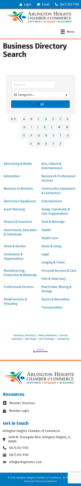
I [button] (31, 127)
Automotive (11, 176)
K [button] (45, 127)
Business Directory (25, 335)
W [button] (38, 144)
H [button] (24, 127)
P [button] (31, 135)
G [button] (67, 119)
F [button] (60, 119)
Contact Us (63, 338)
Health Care (49, 238)
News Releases (48, 335)
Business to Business (18, 188)
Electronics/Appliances (20, 201)
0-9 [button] (13, 119)
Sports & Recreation (55, 299)
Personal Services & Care (58, 270)
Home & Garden (15, 246)
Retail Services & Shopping (15, 301)
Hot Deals (30, 338)
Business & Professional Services (58, 178)
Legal (45, 254)
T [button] (60, 135)
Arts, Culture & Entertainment (51, 166)
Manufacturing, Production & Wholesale (20, 273)
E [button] (53, 119)
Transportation (52, 307)
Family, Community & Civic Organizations (55, 211)
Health (46, 230)
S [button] (53, 135)
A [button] (24, 119)
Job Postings (46, 338)
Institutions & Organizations (13, 256)
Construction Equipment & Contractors (58, 191)
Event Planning (14, 209)
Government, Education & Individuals (20, 232)
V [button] (31, 144)
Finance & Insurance (18, 222)
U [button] (68, 135)
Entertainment (51, 201)
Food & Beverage (53, 222)
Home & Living (51, 246)
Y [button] (53, 144)
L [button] (52, 127)
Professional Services (19, 287)
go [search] (42, 104)
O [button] (24, 135)
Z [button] (60, 144)
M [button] (59, 127)
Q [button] (39, 135)
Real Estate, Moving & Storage (56, 289)
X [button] (46, 144)
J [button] (37, 127)
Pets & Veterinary (53, 279)
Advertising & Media (18, 164)
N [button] (67, 127)
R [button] (46, 135)
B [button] (31, 119)
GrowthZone (50, 481)
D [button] (46, 119)
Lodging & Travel (53, 262)
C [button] (38, 119)
